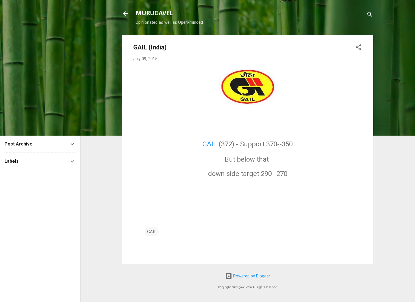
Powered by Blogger (251, 276)
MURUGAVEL (154, 13)
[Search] (369, 15)
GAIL (209, 144)
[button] (358, 48)
